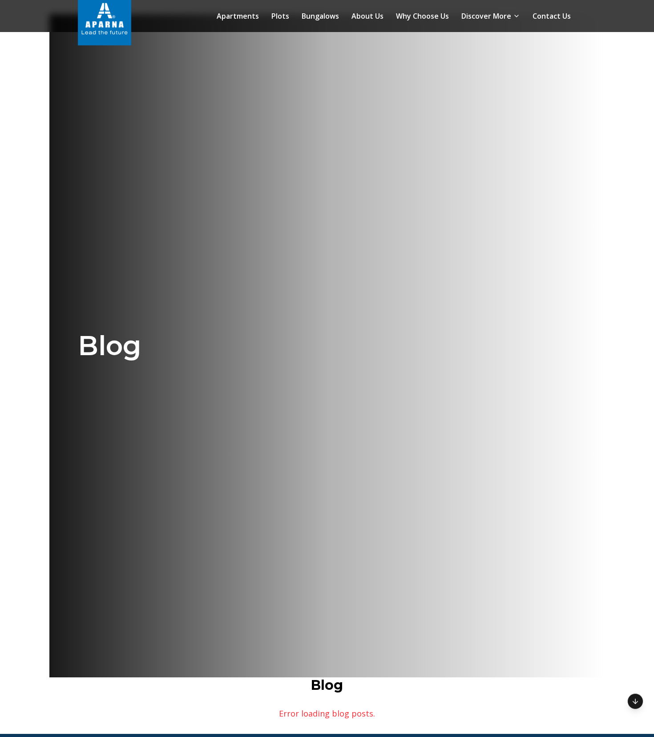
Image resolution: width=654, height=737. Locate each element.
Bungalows (320, 16)
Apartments (238, 16)
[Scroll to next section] (635, 700)
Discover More (486, 16)
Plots (280, 16)
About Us (367, 16)
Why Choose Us (422, 16)
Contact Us (552, 16)
